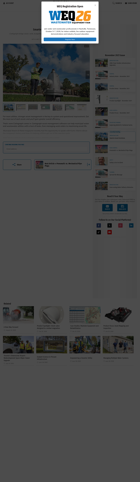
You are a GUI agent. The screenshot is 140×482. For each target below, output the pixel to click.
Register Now (70, 39)
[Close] (95, 5)
